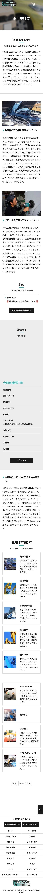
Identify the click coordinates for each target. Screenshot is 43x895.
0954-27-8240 (8, 395)
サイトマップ (32, 875)
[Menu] (38, 3)
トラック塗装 (24, 783)
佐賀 (14, 783)
